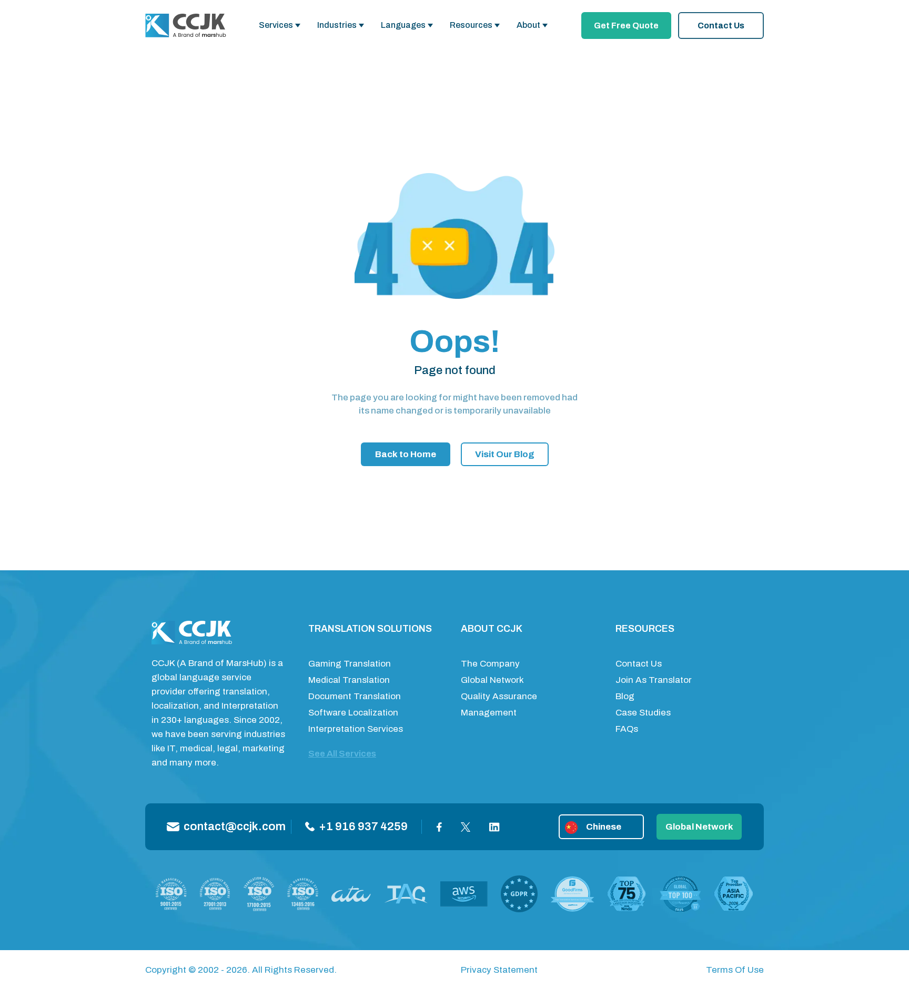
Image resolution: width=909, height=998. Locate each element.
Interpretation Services (355, 729)
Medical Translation (349, 680)
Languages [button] (403, 25)
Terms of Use (735, 970)
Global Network (492, 680)
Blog (624, 696)
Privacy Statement (499, 970)
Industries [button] (337, 25)
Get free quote (626, 25)
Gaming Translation (349, 664)
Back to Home (405, 454)
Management (489, 713)
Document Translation (354, 696)
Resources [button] (471, 25)
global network (699, 827)
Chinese (603, 827)
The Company (490, 664)
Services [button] (276, 25)
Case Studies (643, 713)
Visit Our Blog (504, 454)
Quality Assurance (499, 696)
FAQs (626, 729)
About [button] (528, 25)
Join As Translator (653, 680)
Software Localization (353, 713)
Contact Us (721, 25)
